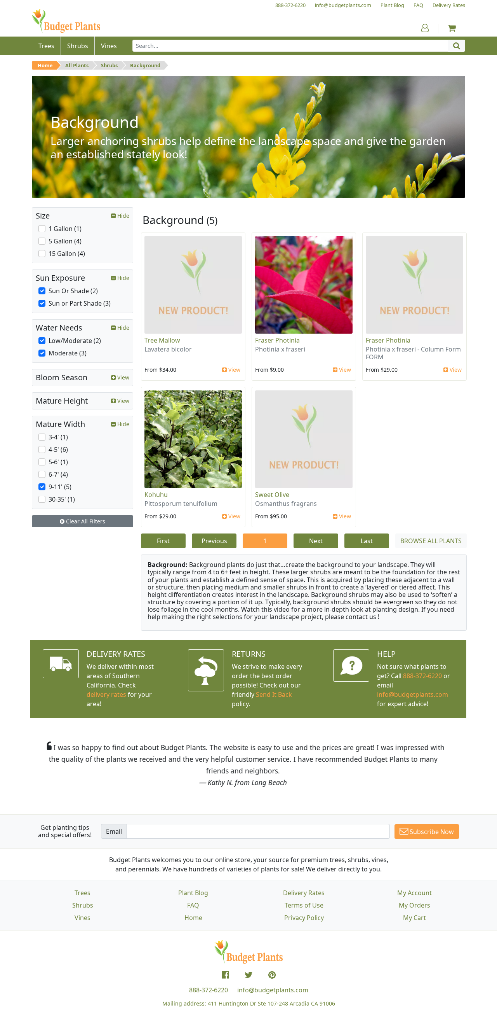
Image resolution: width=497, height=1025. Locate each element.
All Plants (77, 65)
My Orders (414, 905)
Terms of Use (304, 905)
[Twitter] (248, 975)
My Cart (414, 917)
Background (145, 65)
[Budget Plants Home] (66, 21)
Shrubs (109, 65)
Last (367, 541)
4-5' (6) (58, 449)
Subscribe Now (431, 831)
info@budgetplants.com (272, 990)
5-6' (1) (58, 462)
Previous (214, 541)
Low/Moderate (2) (75, 340)
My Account (414, 893)
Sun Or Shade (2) (73, 291)
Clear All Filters (84, 521)
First (163, 541)
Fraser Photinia (277, 340)
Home (45, 65)
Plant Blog (193, 893)
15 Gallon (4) (67, 253)
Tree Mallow (162, 340)
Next (316, 541)
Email (114, 831)
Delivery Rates (304, 893)
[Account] (425, 28)
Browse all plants (431, 541)
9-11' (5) (60, 487)
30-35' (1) (62, 499)
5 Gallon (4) (65, 241)
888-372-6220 (422, 676)
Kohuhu (156, 494)
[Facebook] (225, 975)
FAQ (193, 905)
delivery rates (106, 694)
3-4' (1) (58, 437)
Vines (82, 917)
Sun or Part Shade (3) (80, 303)
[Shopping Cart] (451, 28)
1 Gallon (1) (65, 228)
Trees (82, 893)
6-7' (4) (58, 474)
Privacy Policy (304, 917)
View (233, 369)
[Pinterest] (272, 975)
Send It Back (274, 694)
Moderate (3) (68, 353)
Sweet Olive (272, 494)
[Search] (456, 46)
